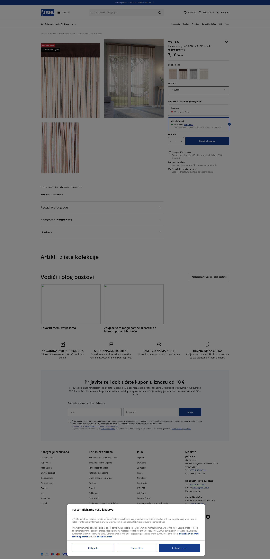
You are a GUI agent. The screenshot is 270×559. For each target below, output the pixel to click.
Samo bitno (137, 548)
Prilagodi (93, 548)
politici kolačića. (104, 536)
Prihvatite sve (179, 548)
